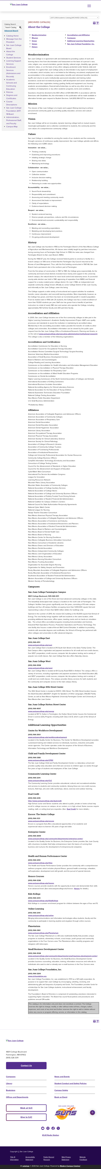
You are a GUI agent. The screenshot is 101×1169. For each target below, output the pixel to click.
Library (9, 1083)
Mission (35, 38)
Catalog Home (12, 35)
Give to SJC (26, 1117)
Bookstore (10, 1090)
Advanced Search (11, 30)
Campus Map (11, 126)
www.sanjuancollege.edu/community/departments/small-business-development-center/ (63, 956)
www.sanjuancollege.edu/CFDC (40, 760)
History (34, 47)
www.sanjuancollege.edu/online (41, 915)
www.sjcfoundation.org (37, 976)
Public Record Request (48, 1158)
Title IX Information (14, 1158)
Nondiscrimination (39, 35)
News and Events (62, 1076)
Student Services (13, 57)
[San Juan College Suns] (65, 1113)
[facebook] (53, 1128)
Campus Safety (61, 1090)
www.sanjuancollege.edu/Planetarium (43, 933)
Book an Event (60, 1097)
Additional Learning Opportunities (80, 41)
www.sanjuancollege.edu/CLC (40, 780)
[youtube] (42, 1128)
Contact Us (26, 1065)
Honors (77, 888)
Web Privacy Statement (66, 1158)
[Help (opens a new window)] (97, 23)
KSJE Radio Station (50, 1135)
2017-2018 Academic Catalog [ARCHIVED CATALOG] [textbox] (68, 18)
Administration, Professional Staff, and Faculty (13, 120)
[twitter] (58, 1128)
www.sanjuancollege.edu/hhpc (40, 863)
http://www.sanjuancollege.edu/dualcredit (45, 801)
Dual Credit (71, 809)
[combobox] (74, 17)
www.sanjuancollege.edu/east (40, 645)
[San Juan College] (23, 6)
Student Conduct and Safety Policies (70, 1083)
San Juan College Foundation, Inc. (80, 44)
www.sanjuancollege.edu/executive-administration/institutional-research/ (68, 334)
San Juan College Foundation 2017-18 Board (13, 110)
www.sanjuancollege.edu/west (40, 668)
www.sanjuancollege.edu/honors (41, 883)
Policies (9, 92)
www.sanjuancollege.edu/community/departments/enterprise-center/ (55, 838)
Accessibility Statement (30, 1158)
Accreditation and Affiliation (78, 35)
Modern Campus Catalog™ (70, 1166)
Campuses (71, 38)
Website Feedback (83, 1158)
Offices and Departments (17, 1097)
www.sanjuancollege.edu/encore (41, 821)
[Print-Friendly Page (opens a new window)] (94, 23)
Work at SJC (26, 1108)
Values (34, 44)
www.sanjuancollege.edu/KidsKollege (43, 900)
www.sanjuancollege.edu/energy (41, 711)
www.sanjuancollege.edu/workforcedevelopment (47, 737)
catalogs (26, 1166)
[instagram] (48, 1128)
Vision (34, 41)
